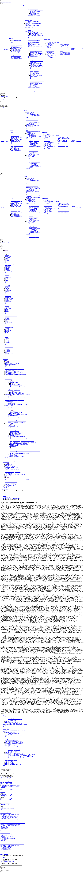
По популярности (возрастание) (7, 779)
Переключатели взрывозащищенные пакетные (32, 127)
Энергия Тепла (28, 7)
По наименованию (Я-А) (5, 778)
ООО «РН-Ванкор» (50, 53)
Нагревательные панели (33, 56)
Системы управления (32, 86)
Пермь (6, 313)
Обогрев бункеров (15, 43)
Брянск (6, 262)
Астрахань (7, 257)
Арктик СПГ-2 (49, 57)
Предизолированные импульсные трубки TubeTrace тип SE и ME (36, 61)
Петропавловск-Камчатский (11, 316)
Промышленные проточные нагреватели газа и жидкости (32, 121)
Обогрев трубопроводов (16, 42)
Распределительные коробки (34, 40)
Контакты (78, 48)
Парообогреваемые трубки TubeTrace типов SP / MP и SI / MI (36, 66)
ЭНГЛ (26, 89)
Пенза (6, 312)
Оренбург (7, 311)
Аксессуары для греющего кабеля (15, 723)
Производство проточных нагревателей (16, 45)
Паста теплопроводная (35, 55)
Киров (6, 280)
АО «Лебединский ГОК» (49, 142)
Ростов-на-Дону (8, 322)
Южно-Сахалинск (9, 353)
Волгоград (7, 267)
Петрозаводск (8, 314)
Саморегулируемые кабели (36, 33)
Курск (6, 287)
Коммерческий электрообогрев (36, 53)
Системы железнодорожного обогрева (13, 741)
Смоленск (7, 331)
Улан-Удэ (7, 341)
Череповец (7, 351)
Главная (2, 48)
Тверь (6, 337)
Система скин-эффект (15, 50)
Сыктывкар (7, 334)
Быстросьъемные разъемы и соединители (16, 54)
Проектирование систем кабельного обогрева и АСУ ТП (65, 45)
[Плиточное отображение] (1, 784)
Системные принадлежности (34, 15)
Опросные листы (73, 49)
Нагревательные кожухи (33, 37)
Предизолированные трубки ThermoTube (16, 757)
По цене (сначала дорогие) (6, 783)
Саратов (7, 329)
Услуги (58, 42)
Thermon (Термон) (29, 48)
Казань (6, 278)
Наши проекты (47, 39)
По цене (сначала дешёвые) (6, 782)
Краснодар (7, 285)
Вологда (7, 268)
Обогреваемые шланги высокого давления (14, 742)
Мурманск (7, 292)
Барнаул (7, 258)
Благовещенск (8, 260)
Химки (6, 348)
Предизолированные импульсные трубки (15, 52)
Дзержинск (7, 270)
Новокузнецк (8, 300)
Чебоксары (7, 349)
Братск (6, 261)
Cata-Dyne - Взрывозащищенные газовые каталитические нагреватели (36, 78)
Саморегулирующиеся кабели (36, 10)
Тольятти (7, 338)
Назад (7, 361)
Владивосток (8, 265)
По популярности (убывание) (6, 780)
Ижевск (7, 275)
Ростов (6, 321)
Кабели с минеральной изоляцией (15, 719)
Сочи (6, 332)
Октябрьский (8, 308)
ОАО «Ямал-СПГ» (50, 41)
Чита (6, 352)
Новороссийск (8, 301)
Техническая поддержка (65, 54)
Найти (2, 867)
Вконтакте (5, 99)
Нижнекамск (8, 297)
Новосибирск (8, 302)
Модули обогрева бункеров (33, 73)
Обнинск (7, 307)
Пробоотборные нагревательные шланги (14, 743)
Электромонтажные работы (64, 142)
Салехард (7, 324)
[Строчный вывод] (2, 784)
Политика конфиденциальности (7, 861)
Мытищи (7, 293)
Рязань (6, 323)
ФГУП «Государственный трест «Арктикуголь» (51, 55)
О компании (6, 49)
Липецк (7, 288)
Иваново (7, 273)
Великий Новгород (9, 263)
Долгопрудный (8, 271)
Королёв (7, 283)
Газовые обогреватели (16, 56)
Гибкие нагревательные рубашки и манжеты (14, 735)
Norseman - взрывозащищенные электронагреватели (37, 81)
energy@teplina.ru (4, 489)
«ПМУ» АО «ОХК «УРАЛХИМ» (50, 47)
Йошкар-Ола (8, 277)
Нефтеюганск (8, 296)
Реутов (6, 320)
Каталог (24, 5)
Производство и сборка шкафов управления (16, 49)
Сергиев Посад (8, 330)
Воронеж (7, 269)
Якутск (6, 354)
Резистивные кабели (34, 13)
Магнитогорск (8, 290)
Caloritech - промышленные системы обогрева (36, 76)
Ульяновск (7, 342)
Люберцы (7, 289)
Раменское (7, 319)
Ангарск (7, 255)
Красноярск (7, 286)
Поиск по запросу (4, 106)
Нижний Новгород (9, 298)
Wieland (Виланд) (29, 27)
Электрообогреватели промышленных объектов (16, 58)
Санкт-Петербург (9, 327)
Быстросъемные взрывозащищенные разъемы (15, 730)
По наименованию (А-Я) (5, 777)
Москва (7, 291)
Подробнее (2, 787)
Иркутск (7, 276)
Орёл (6, 310)
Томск (6, 339)
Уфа (6, 344)
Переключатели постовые (16, 47)
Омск (6, 309)
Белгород (7, 259)
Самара (6, 326)
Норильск (7, 304)
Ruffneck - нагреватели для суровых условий (36, 84)
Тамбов (7, 335)
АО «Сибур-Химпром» (51, 42)
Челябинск (7, 350)
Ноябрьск (7, 306)
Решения (11, 38)
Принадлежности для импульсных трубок (34, 72)
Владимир (7, 266)
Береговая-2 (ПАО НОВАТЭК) (50, 44)
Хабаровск (7, 345)
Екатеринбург (8, 272)
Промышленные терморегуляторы (35, 38)
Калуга (6, 279)
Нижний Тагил (8, 299)
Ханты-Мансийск (9, 347)
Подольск (7, 317)
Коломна (7, 282)
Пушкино (7, 318)
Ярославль (7, 355)
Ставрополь (7, 333)
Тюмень (7, 340)
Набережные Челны (9, 294)
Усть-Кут (7, 343)
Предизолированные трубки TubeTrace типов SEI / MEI (36, 64)
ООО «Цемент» (49, 45)
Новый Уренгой (8, 303)
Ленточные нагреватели (33, 91)
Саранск (7, 328)
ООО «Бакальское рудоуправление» (50, 52)
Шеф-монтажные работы (65, 53)
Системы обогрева (32, 74)
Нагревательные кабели (33, 9)
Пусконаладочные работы (65, 52)
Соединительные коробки (33, 14)
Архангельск (8, 256)
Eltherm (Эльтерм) (29, 31)
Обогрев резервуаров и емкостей (7, 808)
